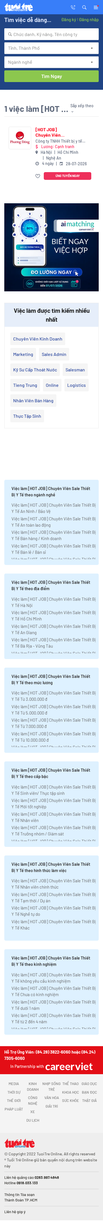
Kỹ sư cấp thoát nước (35, 369)
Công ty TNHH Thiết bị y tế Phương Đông (58, 141)
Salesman (75, 369)
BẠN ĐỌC (89, 1092)
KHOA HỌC (70, 1092)
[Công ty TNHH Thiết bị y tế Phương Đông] (20, 138)
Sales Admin (54, 354)
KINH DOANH (33, 1086)
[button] (84, 6)
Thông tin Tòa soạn (19, 1194)
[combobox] (51, 34)
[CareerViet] (68, 1066)
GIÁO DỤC (89, 1083)
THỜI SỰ (13, 1092)
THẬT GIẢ (89, 1100)
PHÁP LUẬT (14, 1109)
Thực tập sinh (27, 416)
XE (32, 1111)
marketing (23, 354)
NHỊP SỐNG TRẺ (51, 1086)
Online (52, 385)
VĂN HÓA (51, 1097)
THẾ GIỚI (14, 1100)
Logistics (76, 385)
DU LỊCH (32, 1120)
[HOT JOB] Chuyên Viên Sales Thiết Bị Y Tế (51, 132)
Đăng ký (68, 19)
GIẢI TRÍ (51, 1106)
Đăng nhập (89, 19)
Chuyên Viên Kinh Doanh (37, 338)
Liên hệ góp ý (14, 1211)
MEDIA (14, 1083)
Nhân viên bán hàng (33, 400)
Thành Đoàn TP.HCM (20, 1200)
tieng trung (25, 385)
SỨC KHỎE (70, 1100)
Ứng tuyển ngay (68, 176)
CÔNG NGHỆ (32, 1100)
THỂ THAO (70, 1083)
